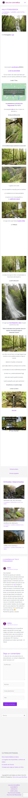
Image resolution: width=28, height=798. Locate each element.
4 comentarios (7, 547)
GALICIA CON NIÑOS (14, 785)
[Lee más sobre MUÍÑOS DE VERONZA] (14, 514)
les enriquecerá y (13, 323)
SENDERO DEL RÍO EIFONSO (12, 500)
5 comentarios (7, 524)
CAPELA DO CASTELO (10, 545)
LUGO (18, 12)
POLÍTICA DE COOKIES (14, 793)
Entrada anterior (14, 469)
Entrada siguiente (14, 473)
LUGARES (13, 12)
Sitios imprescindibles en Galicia (10, 757)
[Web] (13, 698)
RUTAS (22, 12)
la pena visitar (21, 221)
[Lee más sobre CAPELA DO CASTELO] (14, 537)
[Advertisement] (14, 52)
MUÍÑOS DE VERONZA (11, 523)
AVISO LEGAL (14, 791)
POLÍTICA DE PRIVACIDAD (14, 795)
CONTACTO (14, 789)
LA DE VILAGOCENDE (14, 71)
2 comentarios (5, 12)
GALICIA (14, 410)
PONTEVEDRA (14, 502)
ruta (12, 109)
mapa (14, 584)
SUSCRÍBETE (14, 787)
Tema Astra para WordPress (20, 777)
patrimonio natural (15, 199)
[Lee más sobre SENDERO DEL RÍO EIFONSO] (14, 491)
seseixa (9, 567)
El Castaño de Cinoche (8, 764)
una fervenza (15, 67)
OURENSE (17, 524)
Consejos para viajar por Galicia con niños (13, 767)
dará (19, 323)
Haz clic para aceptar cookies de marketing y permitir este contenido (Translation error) (14, 92)
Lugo (12, 35)
